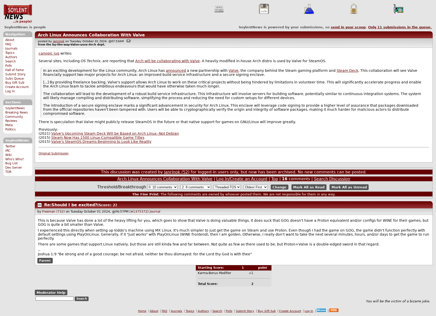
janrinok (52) (176, 172)
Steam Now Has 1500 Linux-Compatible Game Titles (97, 138)
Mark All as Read (308, 187)
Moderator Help (51, 293)
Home (142, 311)
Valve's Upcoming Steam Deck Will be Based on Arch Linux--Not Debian (115, 133)
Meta (9, 125)
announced (176, 71)
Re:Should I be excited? (70, 204)
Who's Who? (14, 159)
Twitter (10, 146)
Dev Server (13, 167)
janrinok (58, 41)
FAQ (8, 44)
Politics (10, 129)
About (9, 40)
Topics (9, 53)
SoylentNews (17, 14)
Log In (10, 91)
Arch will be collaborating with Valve (167, 61)
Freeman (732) (53, 211)
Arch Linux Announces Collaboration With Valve (91, 35)
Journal (155, 211)
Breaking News (16, 112)
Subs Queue (14, 78)
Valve (233, 71)
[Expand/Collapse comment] (39, 205)
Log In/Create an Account (241, 178)
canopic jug (49, 53)
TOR (8, 172)
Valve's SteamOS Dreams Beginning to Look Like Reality (101, 142)
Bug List (11, 163)
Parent (45, 260)
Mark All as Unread (349, 187)
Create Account (17, 87)
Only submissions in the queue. (400, 27)
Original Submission (54, 153)
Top (274, 178)
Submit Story (15, 74)
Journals (11, 48)
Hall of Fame (14, 70)
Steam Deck (347, 71)
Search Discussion (332, 178)
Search (10, 61)
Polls (8, 65)
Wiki (8, 155)
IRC (7, 150)
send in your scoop (348, 27)
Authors (11, 57)
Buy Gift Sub (14, 82)
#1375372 (139, 211)
